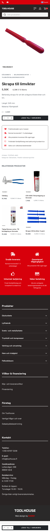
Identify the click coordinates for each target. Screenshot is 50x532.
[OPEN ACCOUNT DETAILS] (40, 8)
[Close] (47, 15)
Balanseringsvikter (21, 75)
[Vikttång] (13, 181)
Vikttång (5, 196)
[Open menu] (34, 8)
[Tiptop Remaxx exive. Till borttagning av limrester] (13, 215)
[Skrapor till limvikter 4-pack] (37, 216)
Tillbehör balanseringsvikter (13, 77)
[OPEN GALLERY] (25, 45)
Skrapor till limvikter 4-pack (35, 231)
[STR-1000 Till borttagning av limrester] (37, 181)
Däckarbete (6, 75)
